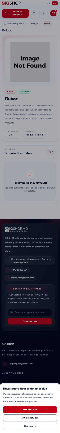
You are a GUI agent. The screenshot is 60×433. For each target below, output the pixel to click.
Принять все (30, 409)
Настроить (30, 426)
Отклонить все (30, 418)
